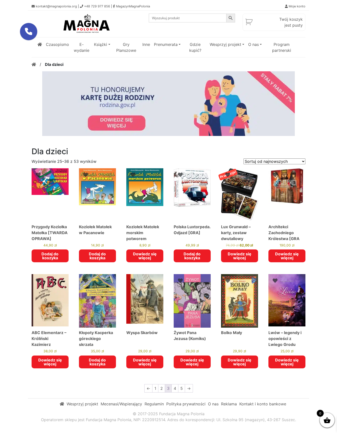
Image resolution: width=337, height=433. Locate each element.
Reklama (229, 403)
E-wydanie (81, 47)
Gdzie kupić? (195, 47)
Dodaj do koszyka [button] (49, 255)
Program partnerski (281, 47)
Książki (100, 44)
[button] (28, 31)
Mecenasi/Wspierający (121, 403)
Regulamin (154, 403)
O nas (253, 44)
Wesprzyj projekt (225, 44)
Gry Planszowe (126, 47)
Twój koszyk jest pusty (291, 22)
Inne (146, 44)
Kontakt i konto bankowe (262, 403)
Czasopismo (57, 44)
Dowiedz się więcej (145, 255)
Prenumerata (166, 44)
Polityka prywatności (186, 403)
